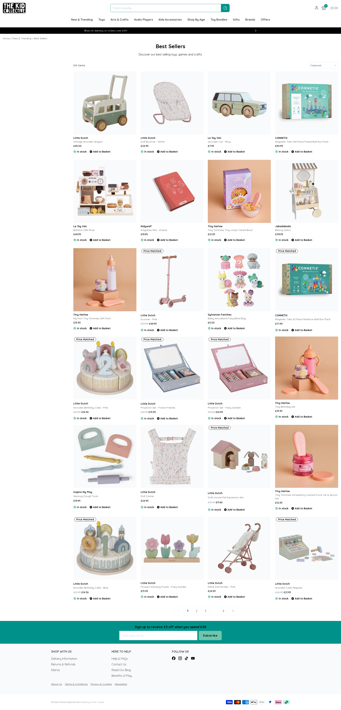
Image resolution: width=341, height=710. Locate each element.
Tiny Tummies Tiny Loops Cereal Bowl (230, 230)
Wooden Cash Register (288, 587)
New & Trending (82, 19)
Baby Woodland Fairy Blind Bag (227, 318)
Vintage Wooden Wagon (88, 141)
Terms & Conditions (76, 684)
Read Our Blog (121, 670)
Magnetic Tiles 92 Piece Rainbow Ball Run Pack (302, 319)
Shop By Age (196, 19)
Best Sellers (40, 38)
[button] (85, 30)
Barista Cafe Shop (84, 230)
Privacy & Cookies (101, 684)
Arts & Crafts (119, 19)
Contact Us (119, 664)
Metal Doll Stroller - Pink (221, 586)
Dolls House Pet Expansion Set (225, 497)
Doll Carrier (147, 496)
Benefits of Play (122, 675)
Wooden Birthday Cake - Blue (90, 587)
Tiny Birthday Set (285, 406)
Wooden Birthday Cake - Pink (90, 407)
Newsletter (121, 684)
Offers (265, 19)
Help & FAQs (120, 658)
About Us (56, 684)
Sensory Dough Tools (85, 496)
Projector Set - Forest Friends (158, 407)
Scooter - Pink (149, 319)
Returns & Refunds (63, 664)
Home (6, 38)
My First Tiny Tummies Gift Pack (92, 318)
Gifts (236, 19)
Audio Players (143, 19)
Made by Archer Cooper (92, 702)
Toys (101, 19)
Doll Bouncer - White (153, 141)
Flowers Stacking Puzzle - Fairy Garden (163, 586)
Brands (250, 19)
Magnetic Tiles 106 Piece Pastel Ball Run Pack (301, 141)
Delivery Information (64, 658)
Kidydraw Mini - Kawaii (154, 230)
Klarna (55, 670)
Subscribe (210, 635)
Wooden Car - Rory (219, 141)
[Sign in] (316, 8)
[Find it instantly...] (225, 8)
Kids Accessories (170, 19)
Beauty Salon (283, 230)
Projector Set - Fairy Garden (224, 407)
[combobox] (165, 8)
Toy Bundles (219, 19)
